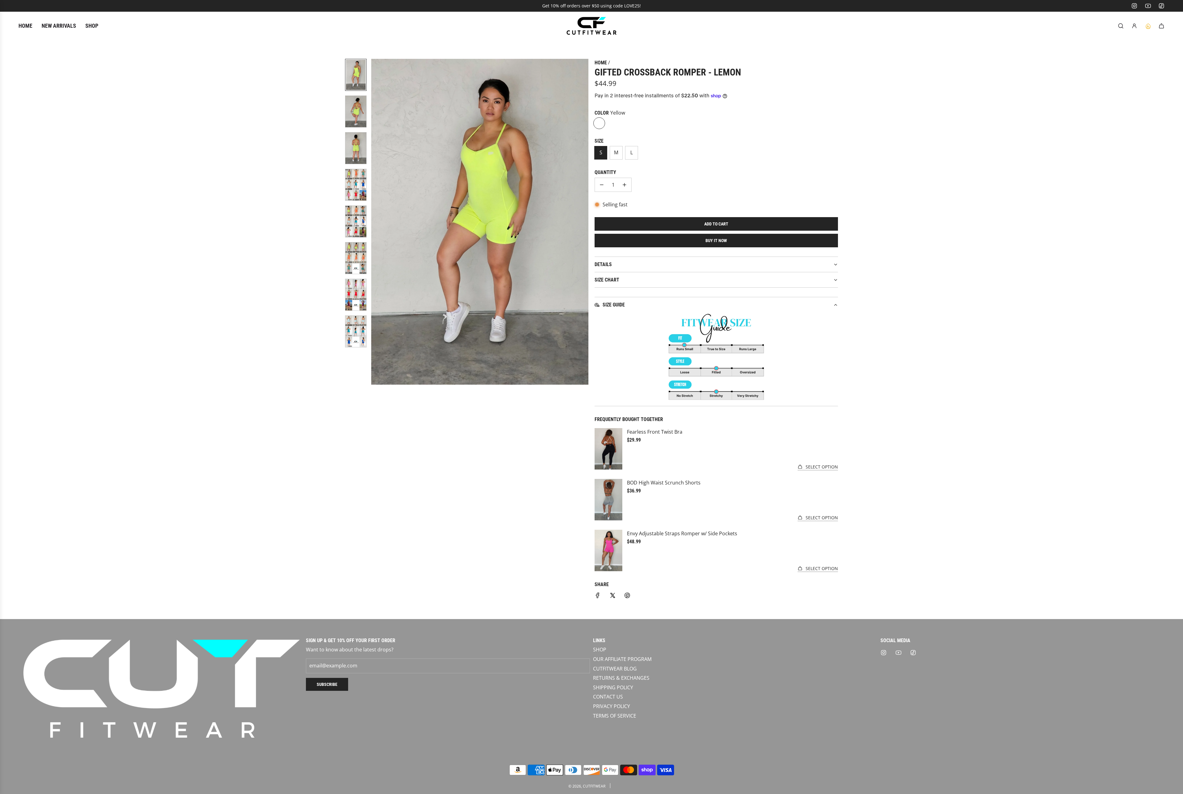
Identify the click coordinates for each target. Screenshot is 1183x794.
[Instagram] (1134, 6)
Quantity (605, 172)
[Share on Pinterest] (627, 597)
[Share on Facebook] (597, 597)
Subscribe (327, 684)
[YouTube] (1148, 6)
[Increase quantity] (624, 185)
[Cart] (1161, 26)
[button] (376, 222)
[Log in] (1134, 26)
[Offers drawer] (1148, 26)
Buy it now (716, 240)
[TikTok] (1161, 6)
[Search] (1121, 26)
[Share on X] (612, 597)
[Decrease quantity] (601, 185)
